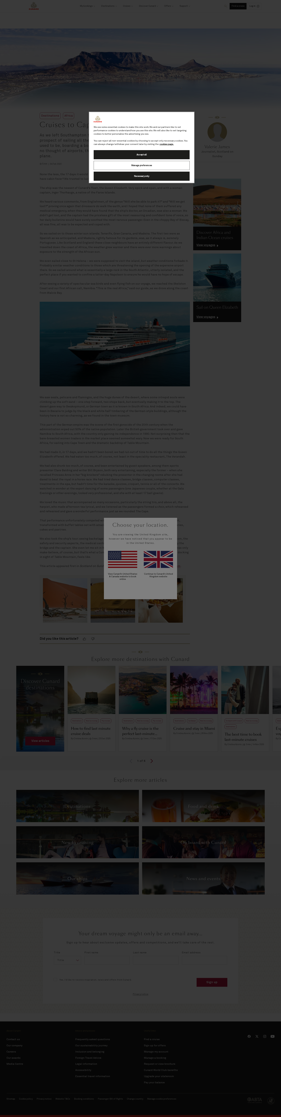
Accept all (142, 155)
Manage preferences (141, 165)
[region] (141, 147)
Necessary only (141, 176)
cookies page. (167, 144)
